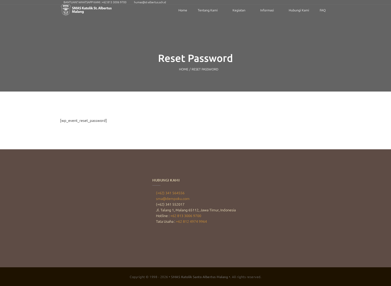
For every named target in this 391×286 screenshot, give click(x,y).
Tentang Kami (208, 10)
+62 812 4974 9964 (191, 221)
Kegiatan (239, 10)
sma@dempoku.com (173, 198)
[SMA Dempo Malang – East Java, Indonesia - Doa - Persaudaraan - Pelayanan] (86, 10)
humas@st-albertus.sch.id (150, 2)
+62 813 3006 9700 (114, 2)
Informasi (267, 10)
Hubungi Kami (299, 10)
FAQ (323, 10)
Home (182, 10)
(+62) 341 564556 (170, 192)
